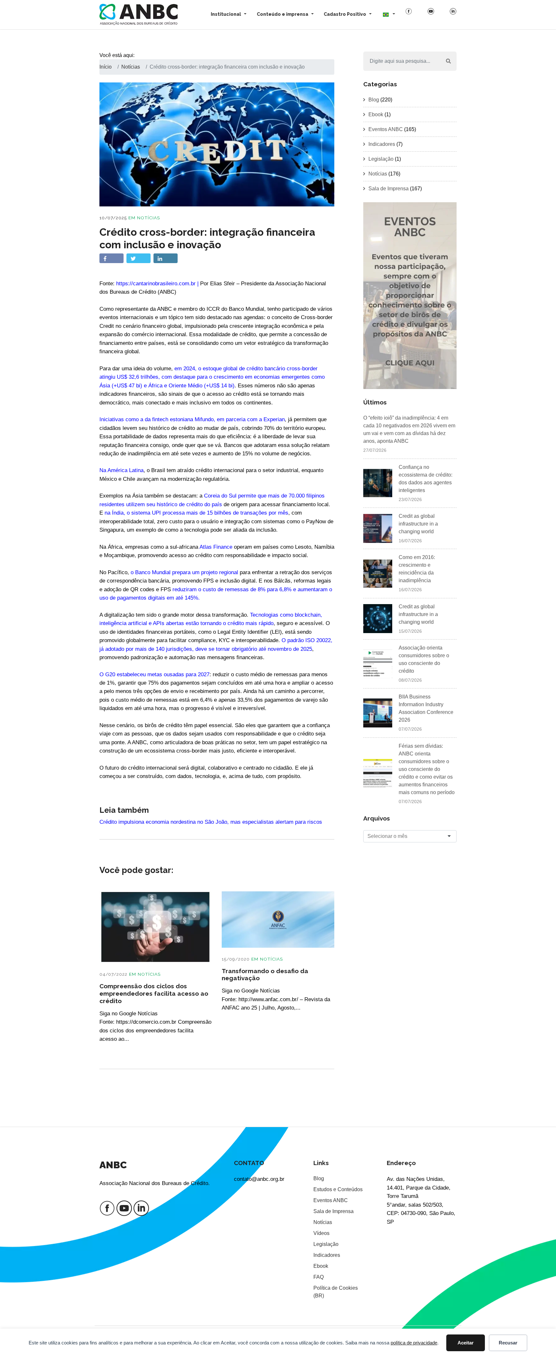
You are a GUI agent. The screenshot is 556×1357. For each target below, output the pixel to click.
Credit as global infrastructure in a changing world (418, 523)
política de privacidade (414, 1342)
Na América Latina (121, 470)
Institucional (226, 14)
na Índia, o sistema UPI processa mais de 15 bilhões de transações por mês (196, 512)
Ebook (375, 114)
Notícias (148, 217)
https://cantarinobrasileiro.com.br (156, 283)
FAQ (318, 1277)
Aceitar (466, 1342)
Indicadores (381, 144)
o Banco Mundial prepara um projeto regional (184, 572)
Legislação (381, 159)
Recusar (508, 1342)
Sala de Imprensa (388, 188)
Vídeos (321, 1233)
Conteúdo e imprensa (282, 14)
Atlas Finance (215, 547)
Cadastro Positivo (345, 14)
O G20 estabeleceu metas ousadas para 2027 (154, 674)
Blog (373, 99)
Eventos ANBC (385, 129)
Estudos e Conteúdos (338, 1189)
